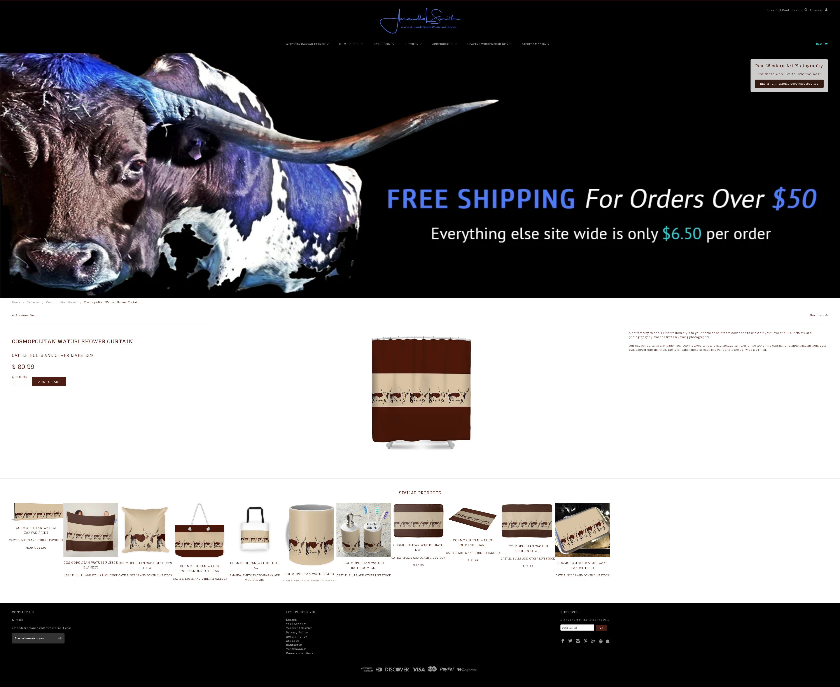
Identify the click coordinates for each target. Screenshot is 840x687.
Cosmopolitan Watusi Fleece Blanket (91, 565)
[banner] (420, 21)
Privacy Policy (297, 632)
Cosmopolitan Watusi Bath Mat (418, 547)
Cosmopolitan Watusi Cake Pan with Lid (582, 565)
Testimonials (296, 649)
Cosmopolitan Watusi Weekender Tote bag (200, 568)
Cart (819, 44)
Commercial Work (299, 653)
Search (797, 10)
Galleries (33, 302)
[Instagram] (578, 641)
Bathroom (382, 44)
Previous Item (26, 315)
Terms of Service (299, 628)
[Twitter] (570, 641)
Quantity (19, 376)
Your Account (296, 624)
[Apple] (608, 641)
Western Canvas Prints (306, 44)
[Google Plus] (593, 641)
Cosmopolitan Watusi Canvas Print (36, 530)
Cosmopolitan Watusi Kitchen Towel (528, 548)
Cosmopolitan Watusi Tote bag (255, 565)
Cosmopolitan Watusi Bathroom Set (364, 565)
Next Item (817, 315)
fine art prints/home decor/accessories (789, 83)
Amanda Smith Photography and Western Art (255, 577)
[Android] (601, 641)
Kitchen (412, 44)
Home (16, 302)
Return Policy (296, 636)
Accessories (443, 44)
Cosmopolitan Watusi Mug (309, 574)
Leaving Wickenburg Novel (489, 44)
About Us (293, 640)
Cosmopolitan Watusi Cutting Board (473, 542)
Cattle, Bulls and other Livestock (53, 355)
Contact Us (294, 645)
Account (816, 10)
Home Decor (349, 44)
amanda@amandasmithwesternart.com (42, 628)
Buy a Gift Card (777, 10)
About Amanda (534, 44)
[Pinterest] (585, 641)
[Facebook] (562, 641)
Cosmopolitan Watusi (62, 302)
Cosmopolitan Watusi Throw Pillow (145, 565)
